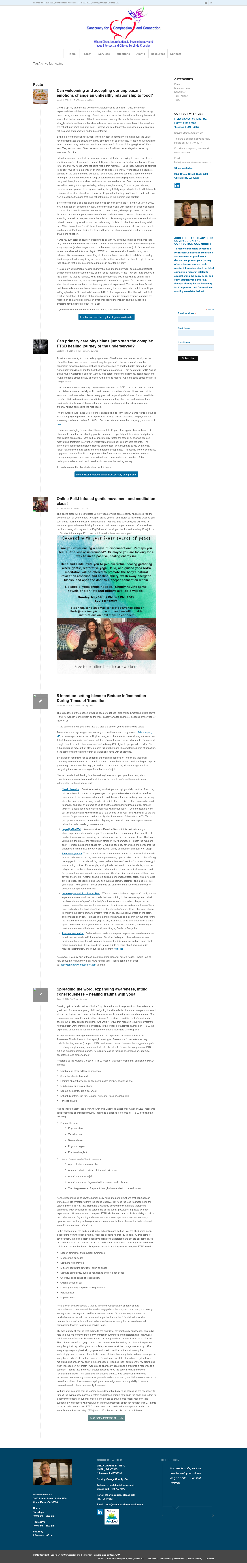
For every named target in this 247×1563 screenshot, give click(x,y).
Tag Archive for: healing (48, 63)
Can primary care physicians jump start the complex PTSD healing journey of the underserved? (105, 343)
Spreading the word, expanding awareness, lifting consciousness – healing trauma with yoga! (102, 991)
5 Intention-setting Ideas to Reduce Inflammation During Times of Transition (101, 698)
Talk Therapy (79, 100)
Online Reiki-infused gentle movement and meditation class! (106, 501)
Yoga (75, 999)
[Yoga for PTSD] (40, 995)
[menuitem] (71, 53)
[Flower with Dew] (40, 701)
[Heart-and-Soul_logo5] (123, 27)
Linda (91, 100)
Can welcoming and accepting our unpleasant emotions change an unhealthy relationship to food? (105, 92)
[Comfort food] (40, 96)
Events (76, 508)
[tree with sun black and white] (40, 346)
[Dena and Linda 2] (40, 504)
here (59, 424)
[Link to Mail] (211, 2)
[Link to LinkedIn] (205, 2)
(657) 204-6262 (47, 2)
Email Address (187, 313)
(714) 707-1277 (84, 2)
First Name (184, 328)
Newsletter (79, 705)
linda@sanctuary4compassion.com (77, 964)
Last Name (184, 342)
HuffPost (118, 948)
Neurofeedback (182, 88)
